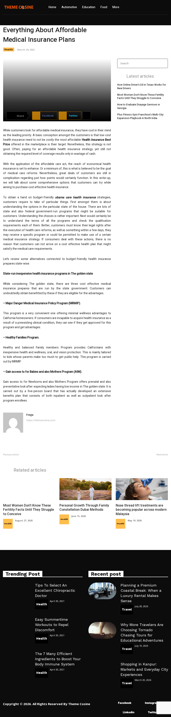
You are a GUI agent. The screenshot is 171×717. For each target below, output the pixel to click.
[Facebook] (112, 703)
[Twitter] (141, 712)
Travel (127, 609)
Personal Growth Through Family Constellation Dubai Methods (84, 507)
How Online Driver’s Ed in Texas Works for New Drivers (141, 86)
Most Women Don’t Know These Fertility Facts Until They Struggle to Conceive (140, 96)
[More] (87, 115)
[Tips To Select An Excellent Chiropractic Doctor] (17, 591)
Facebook (124, 702)
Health (8, 49)
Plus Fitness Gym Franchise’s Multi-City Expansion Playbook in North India (140, 116)
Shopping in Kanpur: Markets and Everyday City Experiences (144, 669)
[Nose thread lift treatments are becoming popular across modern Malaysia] (142, 489)
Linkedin (128, 712)
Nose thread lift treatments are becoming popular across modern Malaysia (141, 510)
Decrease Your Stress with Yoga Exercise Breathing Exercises (131, 459)
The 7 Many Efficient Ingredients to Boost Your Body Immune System (58, 658)
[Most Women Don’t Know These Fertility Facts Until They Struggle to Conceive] (29, 489)
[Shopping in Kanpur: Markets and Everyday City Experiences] (102, 669)
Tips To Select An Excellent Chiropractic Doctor (55, 590)
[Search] (163, 63)
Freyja (29, 415)
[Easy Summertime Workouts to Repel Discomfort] (17, 625)
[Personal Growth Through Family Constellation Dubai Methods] (85, 489)
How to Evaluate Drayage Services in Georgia (138, 106)
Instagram (152, 702)
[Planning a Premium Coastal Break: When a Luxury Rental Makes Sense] (102, 591)
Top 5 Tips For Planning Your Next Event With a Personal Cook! (40, 459)
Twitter (153, 712)
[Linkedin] (116, 712)
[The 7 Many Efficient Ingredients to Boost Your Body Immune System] (17, 659)
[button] (143, 7)
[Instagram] (138, 703)
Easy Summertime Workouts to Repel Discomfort (51, 624)
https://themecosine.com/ (41, 420)
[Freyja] (13, 423)
